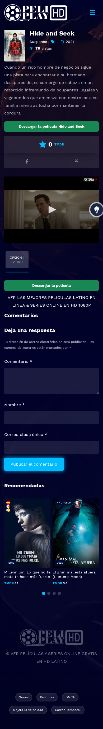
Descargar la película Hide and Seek (52, 126)
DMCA (70, 697)
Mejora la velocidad (28, 710)
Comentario (18, 361)
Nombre (14, 404)
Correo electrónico (25, 434)
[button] (43, 593)
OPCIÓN (17, 260)
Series (24, 697)
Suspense (38, 41)
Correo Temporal (68, 710)
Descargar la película (51, 285)
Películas (47, 697)
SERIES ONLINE (46, 305)
